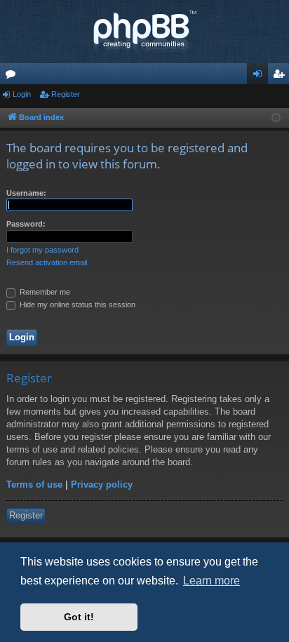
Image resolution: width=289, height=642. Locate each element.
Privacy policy (102, 484)
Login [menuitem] (260, 76)
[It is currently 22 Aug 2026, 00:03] (276, 118)
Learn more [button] (211, 581)
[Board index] (144, 31)
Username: (26, 193)
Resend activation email (46, 262)
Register (65, 94)
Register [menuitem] (281, 76)
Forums (13, 76)
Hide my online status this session (76, 304)
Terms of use (34, 484)
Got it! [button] (79, 616)
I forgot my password (42, 250)
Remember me (44, 292)
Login (22, 94)
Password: (26, 224)
